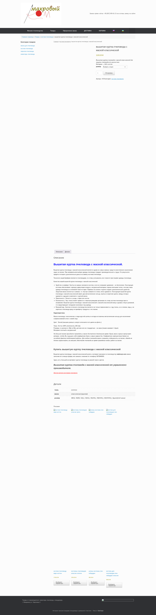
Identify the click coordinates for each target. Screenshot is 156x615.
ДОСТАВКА (87, 31)
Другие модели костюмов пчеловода (65, 373)
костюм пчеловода (47, 37)
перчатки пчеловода (27, 51)
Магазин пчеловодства (35, 31)
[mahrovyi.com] (41, 14)
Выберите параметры (59, 582)
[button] (132, 31)
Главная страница (27, 37)
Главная (56, 41)
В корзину (109, 73)
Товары (53, 31)
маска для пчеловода (28, 45)
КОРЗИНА (102, 31)
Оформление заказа (70, 31)
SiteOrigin (100, 610)
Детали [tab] (67, 252)
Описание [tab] (59, 252)
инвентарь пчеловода (28, 54)
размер (98, 66)
